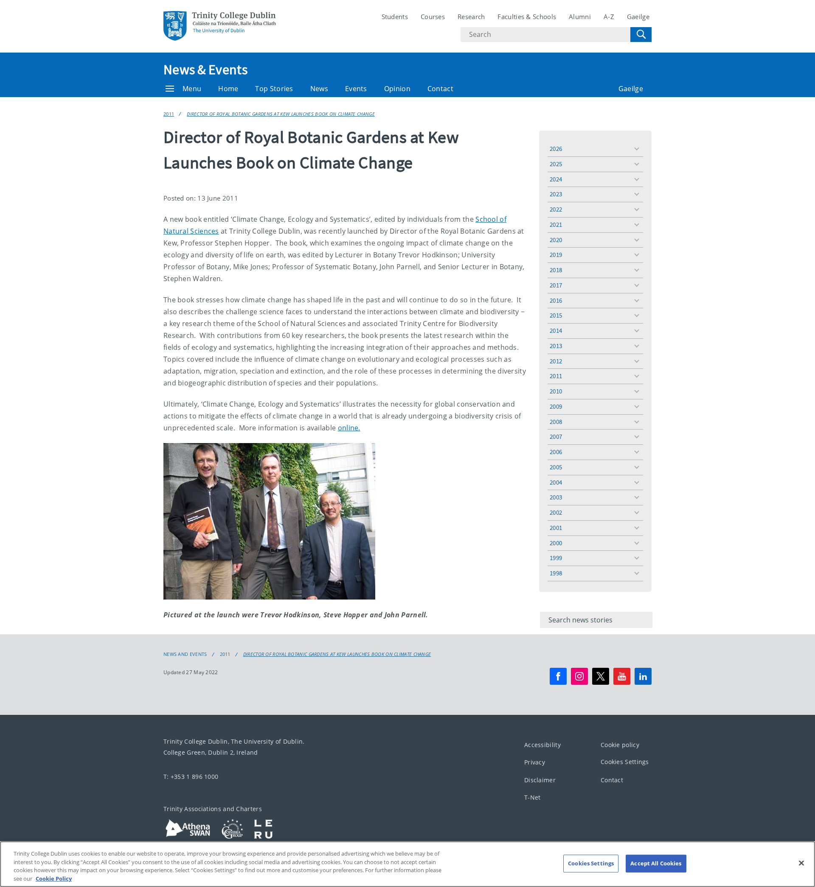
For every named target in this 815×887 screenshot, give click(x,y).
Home (228, 88)
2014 (556, 330)
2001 (556, 528)
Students (395, 16)
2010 (556, 391)
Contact (440, 88)
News (319, 88)
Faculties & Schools (526, 16)
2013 (556, 346)
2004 (556, 482)
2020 (556, 240)
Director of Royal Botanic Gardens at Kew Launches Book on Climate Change (281, 114)
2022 (556, 209)
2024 (556, 179)
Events (356, 88)
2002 (556, 512)
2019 (556, 255)
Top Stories (274, 88)
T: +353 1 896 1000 (190, 777)
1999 (556, 558)
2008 (556, 422)
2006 (556, 452)
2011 (168, 114)
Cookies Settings (625, 762)
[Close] (801, 863)
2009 (556, 406)
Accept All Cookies (655, 863)
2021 (556, 224)
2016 (556, 300)
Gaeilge (638, 16)
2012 (556, 361)
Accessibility (542, 745)
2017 (556, 285)
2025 (556, 164)
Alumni (580, 16)
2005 (556, 467)
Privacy (534, 762)
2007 (556, 436)
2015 (556, 315)
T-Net (532, 797)
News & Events (205, 69)
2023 (556, 194)
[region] (407, 864)
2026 (556, 149)
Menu (192, 88)
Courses (433, 16)
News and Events (185, 654)
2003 (556, 497)
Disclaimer (540, 780)
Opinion (397, 88)
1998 (556, 573)
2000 (556, 543)
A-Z (609, 16)
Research (471, 16)
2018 (556, 270)
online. (349, 427)
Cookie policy (620, 745)
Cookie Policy (54, 878)
